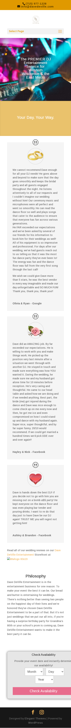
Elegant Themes (35, 718)
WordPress (35, 722)
